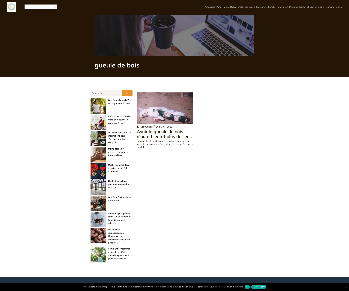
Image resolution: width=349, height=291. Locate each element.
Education (250, 6)
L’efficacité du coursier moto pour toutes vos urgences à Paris (119, 119)
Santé (302, 6)
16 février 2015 (164, 126)
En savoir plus (258, 287)
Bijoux (233, 6)
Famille (272, 6)
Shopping (312, 6)
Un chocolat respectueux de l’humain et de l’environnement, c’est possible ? (119, 236)
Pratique (293, 6)
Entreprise (261, 6)
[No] (345, 287)
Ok (247, 287)
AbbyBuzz (145, 126)
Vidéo (339, 6)
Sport (321, 6)
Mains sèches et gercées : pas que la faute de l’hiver (118, 152)
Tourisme (329, 6)
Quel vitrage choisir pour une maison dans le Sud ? (119, 184)
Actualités (210, 6)
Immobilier (282, 6)
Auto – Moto (222, 6)
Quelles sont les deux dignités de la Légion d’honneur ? (119, 168)
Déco (240, 6)
